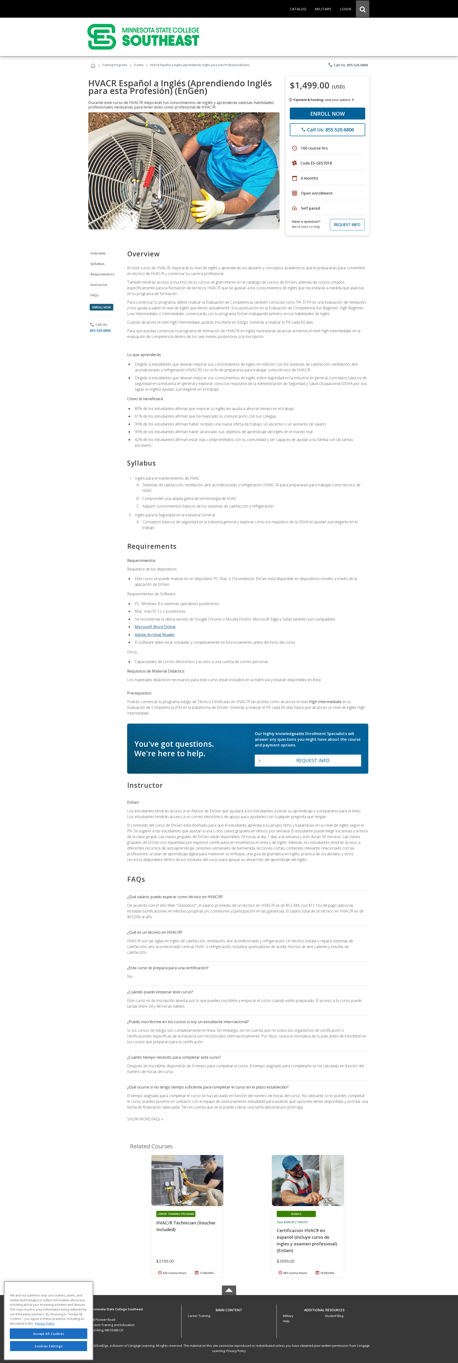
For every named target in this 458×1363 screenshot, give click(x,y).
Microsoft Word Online (155, 626)
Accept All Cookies (48, 1334)
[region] (48, 1320)
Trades (138, 65)
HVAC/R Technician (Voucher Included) (186, 1226)
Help (286, 1321)
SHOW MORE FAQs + (145, 1119)
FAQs (94, 295)
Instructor (99, 284)
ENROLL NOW (327, 113)
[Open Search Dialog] (362, 8)
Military (288, 1316)
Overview (97, 253)
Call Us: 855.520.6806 (348, 64)
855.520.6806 (100, 330)
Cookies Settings (49, 1346)
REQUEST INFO (347, 224)
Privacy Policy (236, 1351)
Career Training (199, 1316)
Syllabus (97, 263)
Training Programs (114, 65)
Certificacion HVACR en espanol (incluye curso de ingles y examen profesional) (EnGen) (307, 1240)
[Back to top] (229, 1308)
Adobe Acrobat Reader (155, 634)
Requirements (102, 274)
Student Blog (334, 1316)
